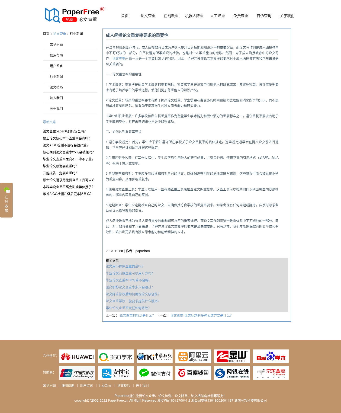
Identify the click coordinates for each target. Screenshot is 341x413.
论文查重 (148, 15)
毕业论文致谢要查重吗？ (61, 165)
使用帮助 (56, 55)
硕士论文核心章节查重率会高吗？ (67, 138)
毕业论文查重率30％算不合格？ (129, 280)
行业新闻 (76, 33)
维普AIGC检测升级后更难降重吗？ (68, 193)
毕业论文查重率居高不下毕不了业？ (68, 159)
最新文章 (49, 121)
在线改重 (171, 15)
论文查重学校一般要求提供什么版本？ (133, 300)
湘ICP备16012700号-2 (173, 400)
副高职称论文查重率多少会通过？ (130, 287)
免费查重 (240, 15)
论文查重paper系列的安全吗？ (65, 131)
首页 (125, 15)
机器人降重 (194, 15)
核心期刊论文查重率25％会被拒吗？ (68, 152)
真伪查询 (264, 15)
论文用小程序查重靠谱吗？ (125, 266)
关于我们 (287, 15)
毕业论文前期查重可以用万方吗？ (130, 273)
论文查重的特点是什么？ (138, 315)
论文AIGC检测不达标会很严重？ (66, 145)
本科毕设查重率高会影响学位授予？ (68, 186)
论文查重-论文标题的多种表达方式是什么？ (201, 315)
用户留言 (56, 65)
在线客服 (6, 203)
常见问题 (56, 44)
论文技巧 (56, 87)
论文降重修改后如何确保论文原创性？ (133, 293)
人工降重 (217, 15)
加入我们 (56, 97)
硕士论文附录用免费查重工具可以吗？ (68, 179)
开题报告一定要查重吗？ (61, 172)
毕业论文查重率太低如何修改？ (128, 307)
